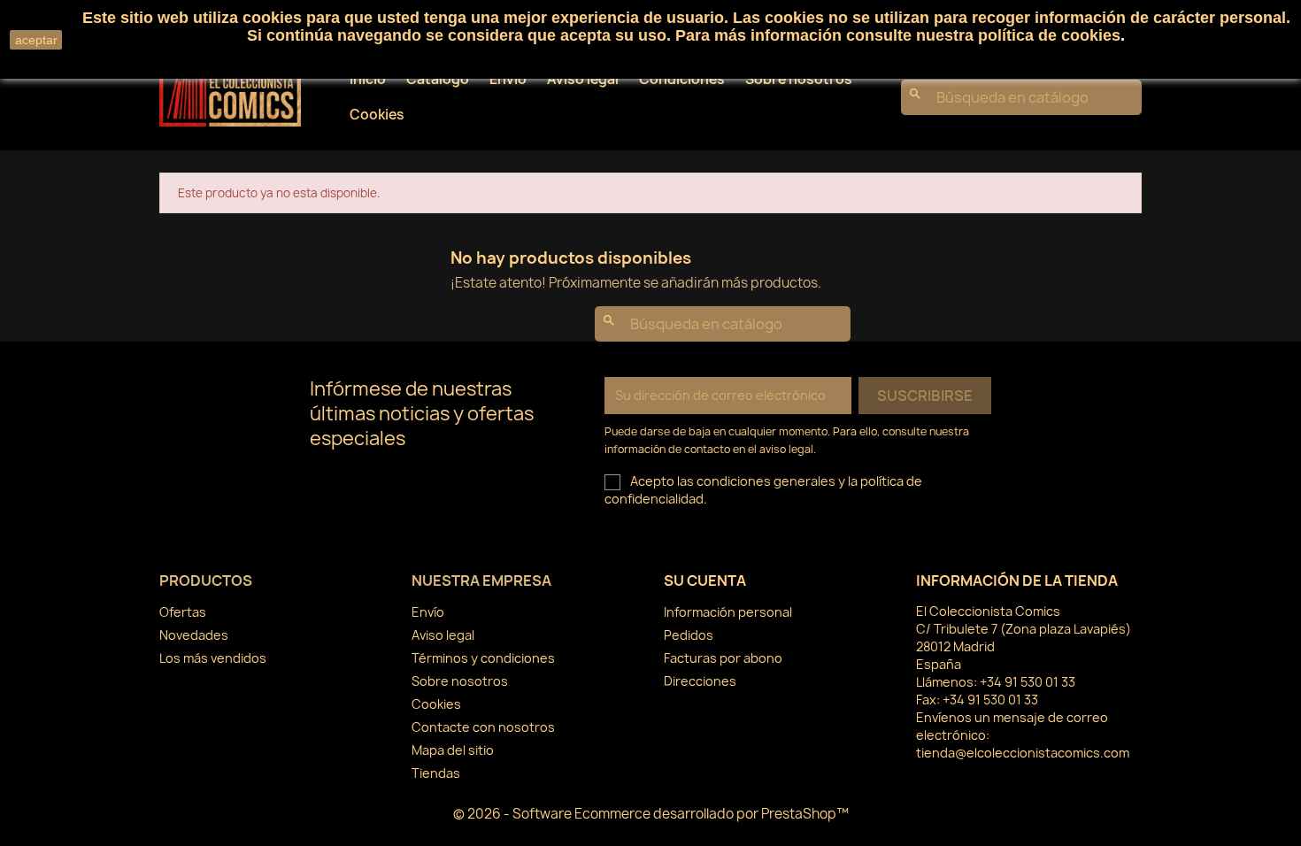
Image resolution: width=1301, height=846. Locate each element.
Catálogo (437, 79)
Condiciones (682, 79)
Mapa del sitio (453, 750)
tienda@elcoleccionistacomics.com (1022, 752)
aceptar (36, 40)
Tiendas (436, 773)
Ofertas (182, 612)
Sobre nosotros (798, 79)
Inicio (368, 79)
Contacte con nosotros (483, 727)
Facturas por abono (723, 658)
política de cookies (1049, 35)
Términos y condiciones (483, 658)
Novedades (193, 635)
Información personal (728, 612)
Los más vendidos (212, 658)
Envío (508, 79)
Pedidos (688, 635)
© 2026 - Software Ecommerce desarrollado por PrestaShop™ (651, 813)
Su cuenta (705, 580)
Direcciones (700, 681)
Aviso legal (583, 79)
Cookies (377, 114)
